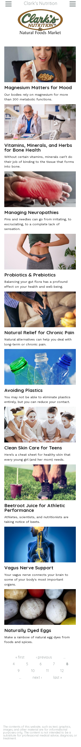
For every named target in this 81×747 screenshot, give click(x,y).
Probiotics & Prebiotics (30, 275)
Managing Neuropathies (31, 212)
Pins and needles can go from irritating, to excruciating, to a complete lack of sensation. (37, 224)
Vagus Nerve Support (28, 567)
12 (62, 670)
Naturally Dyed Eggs (27, 630)
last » (57, 677)
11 (47, 670)
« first (20, 657)
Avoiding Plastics (23, 390)
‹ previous (44, 657)
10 (33, 670)
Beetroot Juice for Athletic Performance (34, 507)
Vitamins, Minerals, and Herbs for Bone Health (38, 147)
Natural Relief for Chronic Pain (39, 332)
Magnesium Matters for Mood (38, 87)
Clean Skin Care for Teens (33, 448)
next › (37, 677)
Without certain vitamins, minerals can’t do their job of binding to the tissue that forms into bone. (39, 161)
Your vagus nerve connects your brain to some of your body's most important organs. (36, 579)
